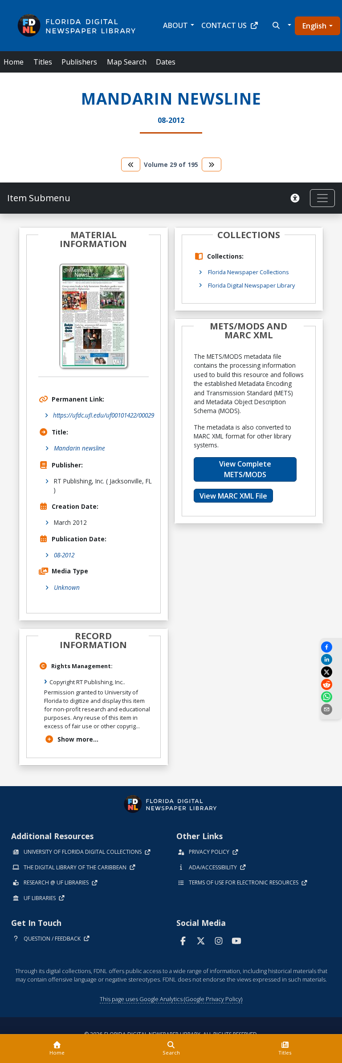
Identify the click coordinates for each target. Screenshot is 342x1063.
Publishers (79, 62)
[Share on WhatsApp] (331, 696)
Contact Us (224, 25)
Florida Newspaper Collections (248, 272)
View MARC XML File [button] (233, 496)
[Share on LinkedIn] (331, 659)
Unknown (67, 587)
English (314, 26)
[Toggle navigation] (322, 198)
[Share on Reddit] (331, 684)
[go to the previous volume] (131, 164)
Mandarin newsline (79, 448)
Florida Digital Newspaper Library (251, 285)
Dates (165, 62)
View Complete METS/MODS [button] (245, 469)
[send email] (331, 709)
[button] (281, 25)
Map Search (127, 62)
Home (14, 62)
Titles (42, 62)
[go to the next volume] (211, 164)
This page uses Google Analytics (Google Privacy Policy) (171, 999)
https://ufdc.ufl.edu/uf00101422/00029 (103, 415)
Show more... (77, 739)
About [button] (175, 25)
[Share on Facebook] (331, 647)
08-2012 (64, 555)
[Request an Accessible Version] (296, 198)
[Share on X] (331, 672)
